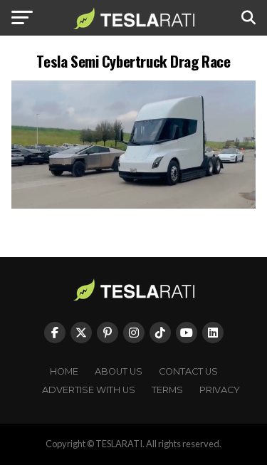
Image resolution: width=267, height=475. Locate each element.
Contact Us (188, 371)
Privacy (219, 390)
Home (64, 371)
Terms (167, 390)
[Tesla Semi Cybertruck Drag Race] (133, 205)
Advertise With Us (88, 390)
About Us (118, 371)
